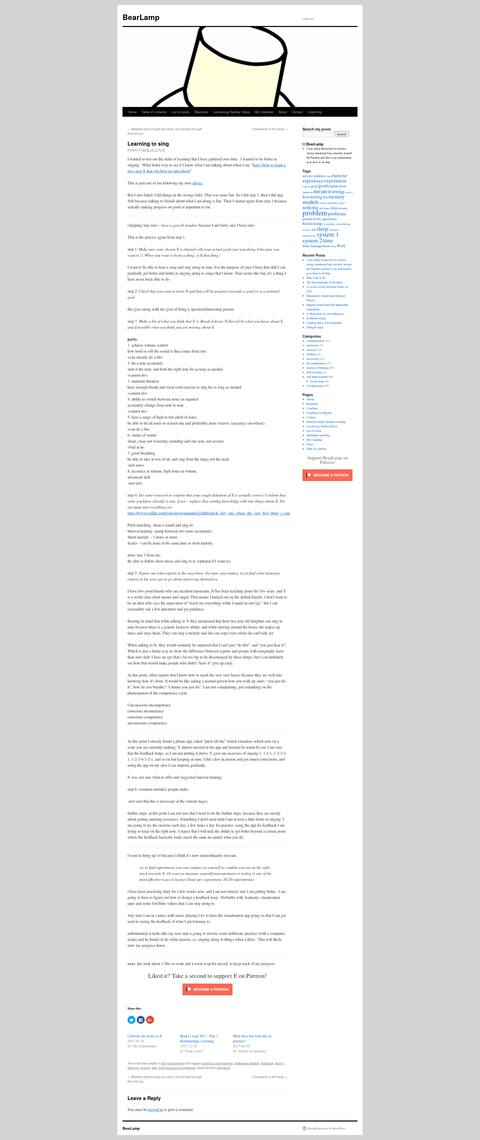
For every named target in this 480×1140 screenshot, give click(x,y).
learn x (279, 1063)
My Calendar (264, 111)
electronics (312, 345)
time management (316, 245)
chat (328, 176)
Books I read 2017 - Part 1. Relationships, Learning (199, 1038)
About (282, 111)
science (306, 229)
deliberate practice (247, 1063)
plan (334, 207)
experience (313, 180)
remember (329, 224)
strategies (334, 229)
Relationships (313, 223)
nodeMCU (333, 203)
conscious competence (217, 1063)
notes (342, 203)
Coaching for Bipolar (319, 413)
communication (315, 341)
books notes (317, 381)
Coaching (315, 111)
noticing (310, 207)
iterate (321, 191)
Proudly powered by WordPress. (327, 1128)
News (310, 444)
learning (133, 1068)
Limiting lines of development (324, 323)
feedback (267, 1063)
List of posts (181, 111)
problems (337, 213)
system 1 (328, 234)
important (307, 192)
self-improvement (172, 1063)
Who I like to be (316, 278)
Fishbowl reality (316, 318)
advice (197, 182)
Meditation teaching (318, 435)
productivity (312, 218)
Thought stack (314, 327)
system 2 (312, 240)
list (325, 196)
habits (334, 185)
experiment (335, 180)
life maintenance (316, 363)
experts (306, 186)
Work (341, 245)
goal (314, 185)
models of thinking (317, 368)
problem (314, 212)
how (343, 185)
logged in (155, 1109)
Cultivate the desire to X (145, 1036)
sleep (322, 228)
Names (323, 203)
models (310, 201)
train (333, 246)
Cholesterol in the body (270, 129)
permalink (223, 1068)
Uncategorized (315, 386)
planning (342, 208)
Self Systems (314, 372)
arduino (320, 175)
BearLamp (141, 16)
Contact (297, 111)
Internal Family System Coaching (326, 422)
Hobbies (311, 354)
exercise (339, 175)
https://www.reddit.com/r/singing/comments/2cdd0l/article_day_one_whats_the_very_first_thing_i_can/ (209, 513)
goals (323, 185)
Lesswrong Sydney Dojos (231, 111)
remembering (343, 224)
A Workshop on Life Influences (325, 314)
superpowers (309, 235)
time (328, 240)
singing (145, 1068)
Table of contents (154, 111)
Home (132, 111)
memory (336, 196)
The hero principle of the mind (324, 282)
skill (154, 1068)
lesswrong (312, 196)
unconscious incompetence (177, 1068)
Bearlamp (201, 111)
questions (329, 218)
